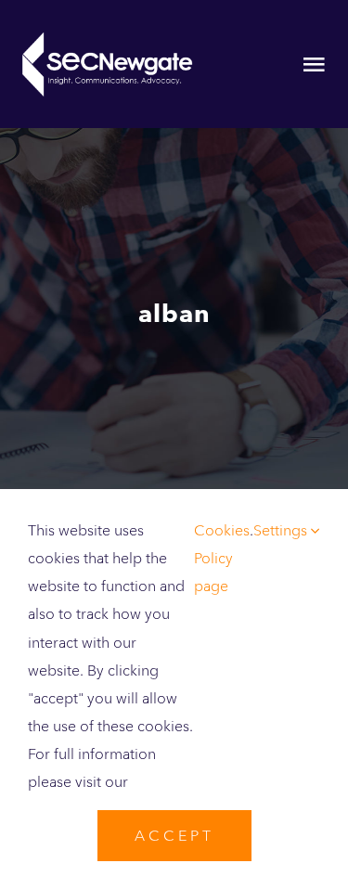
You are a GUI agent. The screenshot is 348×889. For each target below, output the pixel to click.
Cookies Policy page (222, 558)
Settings (282, 530)
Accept (174, 835)
